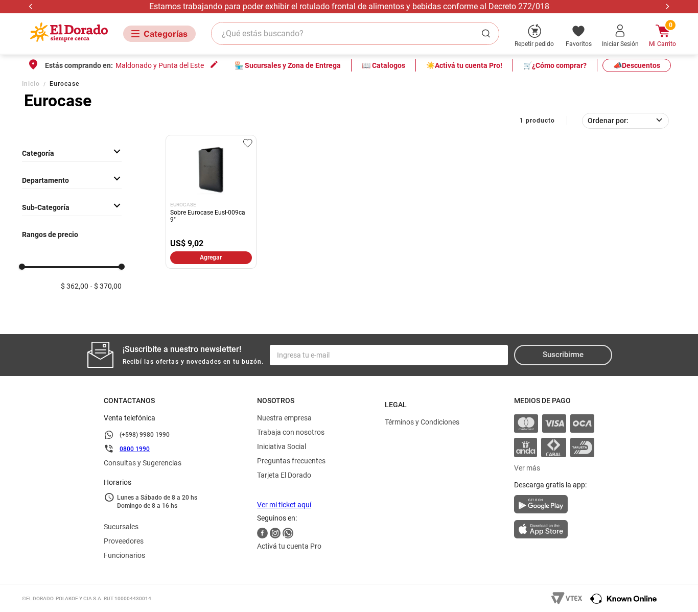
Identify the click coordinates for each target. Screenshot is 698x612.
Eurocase (64, 83)
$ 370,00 (108, 286)
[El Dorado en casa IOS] (554, 530)
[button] (72, 180)
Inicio (31, 83)
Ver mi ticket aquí (284, 505)
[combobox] (355, 33)
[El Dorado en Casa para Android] (554, 507)
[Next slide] (667, 6)
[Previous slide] (31, 6)
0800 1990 (135, 449)
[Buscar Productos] (488, 33)
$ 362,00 (74, 286)
